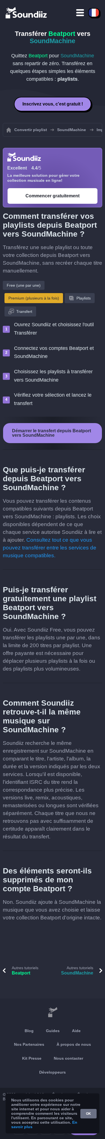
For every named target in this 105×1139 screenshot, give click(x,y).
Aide (76, 1030)
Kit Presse (31, 1058)
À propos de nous (74, 1044)
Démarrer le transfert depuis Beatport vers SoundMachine (51, 433)
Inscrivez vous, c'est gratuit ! (52, 104)
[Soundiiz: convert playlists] (52, 1012)
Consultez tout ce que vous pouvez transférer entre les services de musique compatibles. (49, 547)
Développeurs (52, 1072)
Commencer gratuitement (52, 195)
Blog (29, 1030)
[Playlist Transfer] (27, 12)
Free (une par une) (24, 285)
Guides (53, 1030)
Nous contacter (68, 1058)
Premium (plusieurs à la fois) (33, 298)
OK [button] (88, 1114)
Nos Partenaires (29, 1044)
